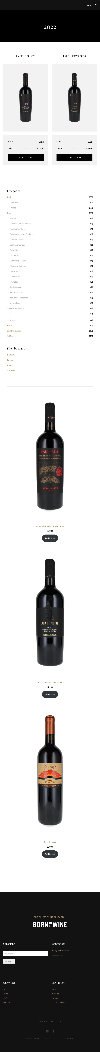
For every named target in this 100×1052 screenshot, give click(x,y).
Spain (12, 320)
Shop (54, 990)
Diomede (14, 255)
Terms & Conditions (50, 1021)
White (10, 336)
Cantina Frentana (17, 229)
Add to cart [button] (26, 157)
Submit (9, 961)
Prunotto (14, 281)
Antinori (13, 218)
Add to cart (50, 538)
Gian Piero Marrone (18, 260)
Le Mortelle (15, 276)
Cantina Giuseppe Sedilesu (21, 234)
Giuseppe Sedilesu (18, 266)
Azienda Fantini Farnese (20, 223)
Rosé (9, 325)
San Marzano (15, 287)
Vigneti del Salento (15, 308)
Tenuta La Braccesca (19, 297)
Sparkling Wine (14, 330)
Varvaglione (15, 303)
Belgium (11, 354)
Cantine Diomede (17, 245)
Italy (9, 213)
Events (55, 998)
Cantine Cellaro (17, 239)
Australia (14, 202)
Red (9, 197)
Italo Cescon (15, 271)
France (13, 207)
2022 (12, 313)
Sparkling (7, 1002)
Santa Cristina (16, 292)
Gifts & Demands (58, 1002)
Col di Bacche (16, 250)
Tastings (55, 994)
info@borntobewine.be (62, 951)
